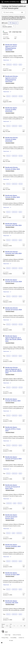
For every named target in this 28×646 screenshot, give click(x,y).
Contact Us (21, 637)
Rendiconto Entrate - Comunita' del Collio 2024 (13, 252)
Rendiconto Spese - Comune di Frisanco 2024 (13, 458)
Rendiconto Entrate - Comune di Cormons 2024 (13, 308)
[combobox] (12, 12)
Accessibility (13, 637)
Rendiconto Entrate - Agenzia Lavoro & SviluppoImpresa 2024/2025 (11, 78)
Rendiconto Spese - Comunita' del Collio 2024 (13, 224)
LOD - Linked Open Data (15, 32)
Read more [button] (6, 60)
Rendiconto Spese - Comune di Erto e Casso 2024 (13, 429)
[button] (22, 12)
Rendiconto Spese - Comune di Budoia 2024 (13, 545)
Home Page (7, 634)
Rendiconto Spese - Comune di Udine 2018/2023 (11, 109)
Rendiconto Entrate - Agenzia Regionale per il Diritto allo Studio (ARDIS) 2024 (13, 370)
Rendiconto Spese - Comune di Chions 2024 (12, 400)
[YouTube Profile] (1, 643)
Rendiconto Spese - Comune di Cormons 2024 (13, 280)
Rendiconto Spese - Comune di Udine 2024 (12, 196)
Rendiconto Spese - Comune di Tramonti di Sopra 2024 (12, 486)
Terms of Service (17, 634)
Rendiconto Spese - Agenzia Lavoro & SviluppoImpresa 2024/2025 (11, 47)
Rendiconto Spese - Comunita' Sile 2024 (11, 602)
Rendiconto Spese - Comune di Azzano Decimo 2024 (11, 516)
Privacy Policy (5, 637)
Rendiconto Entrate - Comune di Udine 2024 (12, 168)
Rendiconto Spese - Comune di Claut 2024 (12, 573)
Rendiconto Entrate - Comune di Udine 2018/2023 (11, 139)
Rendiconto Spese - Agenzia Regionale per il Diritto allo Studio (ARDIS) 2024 (13, 338)
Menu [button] (25, 1)
